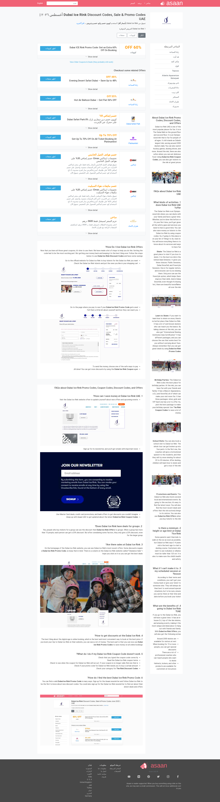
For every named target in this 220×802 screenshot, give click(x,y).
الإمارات (89, 771)
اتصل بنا (103, 771)
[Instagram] (168, 777)
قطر (90, 785)
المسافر (176, 97)
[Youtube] (129, 777)
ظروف (104, 777)
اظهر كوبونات (50, 48)
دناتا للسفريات (173, 88)
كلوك (177, 66)
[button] (91, 57)
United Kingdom (86, 782)
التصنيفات (117, 771)
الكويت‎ (89, 774)
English (40, 3)
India (90, 777)
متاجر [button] (148, 3)
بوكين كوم (175, 61)
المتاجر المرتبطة (115, 769)
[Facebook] (178, 777)
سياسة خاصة (101, 774)
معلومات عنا (102, 769)
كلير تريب (175, 92)
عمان (90, 790)
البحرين (89, 793)
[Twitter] (158, 777)
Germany (88, 796)
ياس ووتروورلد (173, 83)
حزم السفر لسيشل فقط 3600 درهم (99, 221)
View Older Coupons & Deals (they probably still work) (91, 62)
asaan (158, 765)
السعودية (89, 769)
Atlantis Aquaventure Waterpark (170, 76)
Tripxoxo (175, 71)
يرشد (140, 3)
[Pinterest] (149, 777)
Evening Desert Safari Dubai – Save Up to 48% (93, 80)
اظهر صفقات (50, 79)
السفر (132, 3)
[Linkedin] (139, 777)
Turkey (89, 788)
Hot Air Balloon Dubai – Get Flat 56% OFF (95, 100)
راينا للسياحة (174, 52)
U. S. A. (89, 780)
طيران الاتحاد (174, 102)
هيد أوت (176, 57)
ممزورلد (176, 106)
